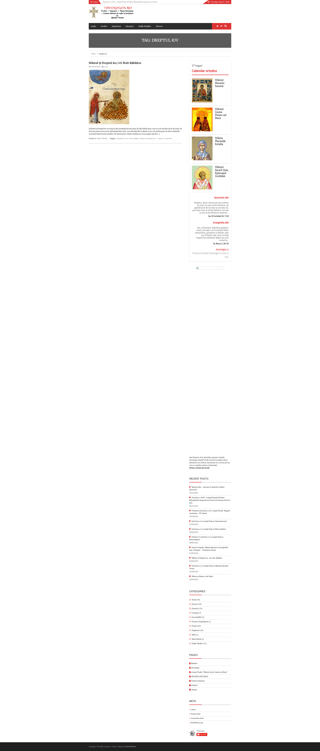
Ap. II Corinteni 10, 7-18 (218, 216)
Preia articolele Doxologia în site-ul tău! (210, 255)
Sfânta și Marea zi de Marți (202, 576)
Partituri (194, 685)
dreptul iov (121, 138)
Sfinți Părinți (196, 639)
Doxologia (195, 668)
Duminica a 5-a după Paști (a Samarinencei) (209, 521)
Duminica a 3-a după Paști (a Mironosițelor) (209, 529)
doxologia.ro (222, 249)
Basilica (194, 663)
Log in (193, 709)
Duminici (195, 608)
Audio (93, 26)
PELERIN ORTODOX (199, 676)
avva (106, 67)
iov (127, 138)
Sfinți (194, 635)
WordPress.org (197, 723)
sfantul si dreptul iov (148, 138)
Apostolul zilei (221, 197)
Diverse (159, 26)
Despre (194, 690)
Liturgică (130, 26)
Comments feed (197, 718)
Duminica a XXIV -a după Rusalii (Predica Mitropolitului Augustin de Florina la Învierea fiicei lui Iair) (209, 500)
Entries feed (195, 714)
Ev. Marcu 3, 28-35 (221, 243)
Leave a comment (165, 138)
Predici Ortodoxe (198, 681)
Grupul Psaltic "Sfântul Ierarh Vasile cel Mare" (209, 672)
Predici (104, 26)
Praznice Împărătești (200, 622)
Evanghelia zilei (221, 222)
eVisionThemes (130, 746)
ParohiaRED (197, 617)
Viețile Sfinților (144, 26)
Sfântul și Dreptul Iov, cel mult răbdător (115, 63)
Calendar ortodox (204, 70)
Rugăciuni (116, 26)
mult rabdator (134, 138)
